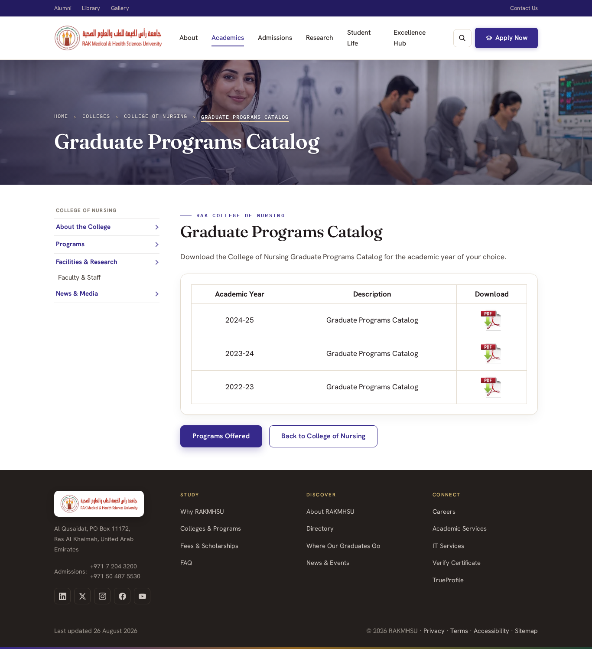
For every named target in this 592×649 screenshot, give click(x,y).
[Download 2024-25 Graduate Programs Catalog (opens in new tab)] (492, 320)
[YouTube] (142, 596)
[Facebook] (122, 596)
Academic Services (460, 528)
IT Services (448, 545)
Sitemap (526, 630)
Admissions (275, 37)
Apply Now (511, 37)
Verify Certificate (457, 562)
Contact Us (524, 8)
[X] (82, 596)
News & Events (327, 562)
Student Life (359, 38)
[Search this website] (462, 38)
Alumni (63, 8)
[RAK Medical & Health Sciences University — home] (108, 38)
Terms (459, 630)
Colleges (96, 116)
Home (61, 116)
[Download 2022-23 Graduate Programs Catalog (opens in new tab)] (492, 387)
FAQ (186, 562)
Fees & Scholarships (209, 545)
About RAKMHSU (330, 511)
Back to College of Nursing (323, 435)
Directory (320, 528)
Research (319, 37)
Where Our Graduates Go (343, 545)
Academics (227, 37)
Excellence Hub (410, 38)
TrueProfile (448, 580)
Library (91, 8)
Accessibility (491, 630)
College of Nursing (155, 116)
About (188, 37)
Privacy (434, 630)
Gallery (120, 8)
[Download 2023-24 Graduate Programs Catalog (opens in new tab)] (492, 354)
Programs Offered (221, 435)
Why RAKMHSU (202, 511)
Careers (444, 511)
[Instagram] (102, 596)
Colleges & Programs (210, 528)
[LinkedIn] (62, 596)
